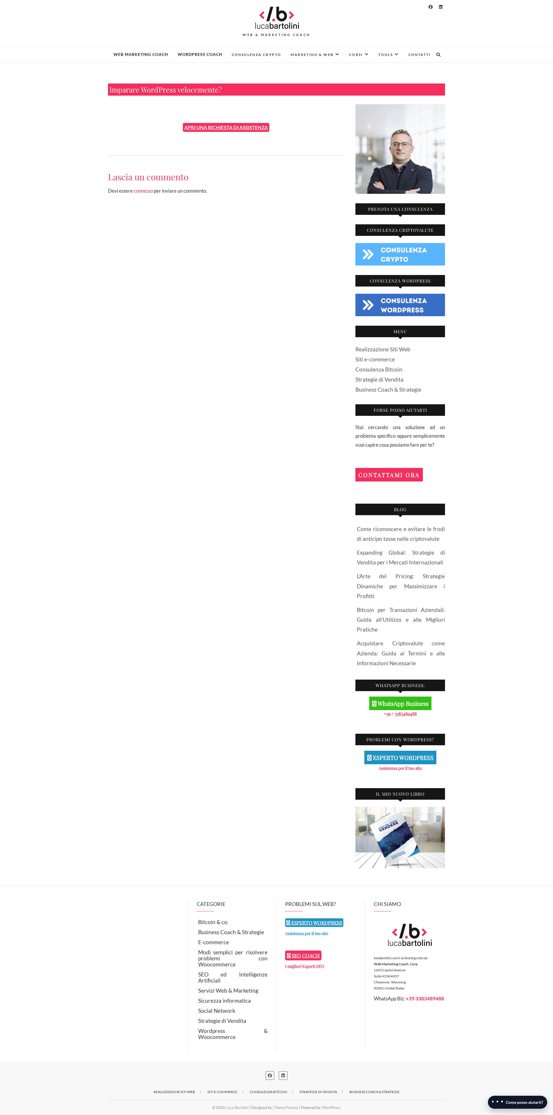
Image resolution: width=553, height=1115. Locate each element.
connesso (143, 191)
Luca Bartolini (237, 1107)
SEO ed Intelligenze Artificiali (233, 977)
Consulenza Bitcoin (378, 369)
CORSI (356, 54)
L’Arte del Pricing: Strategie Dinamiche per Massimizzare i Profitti (401, 586)
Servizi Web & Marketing (228, 990)
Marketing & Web (312, 54)
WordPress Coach (200, 54)
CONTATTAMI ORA (389, 475)
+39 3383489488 (425, 998)
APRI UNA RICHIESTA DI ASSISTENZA (226, 127)
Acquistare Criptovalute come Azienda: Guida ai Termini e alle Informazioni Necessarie (401, 653)
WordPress (331, 1107)
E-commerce (213, 942)
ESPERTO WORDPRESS (402, 757)
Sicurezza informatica (224, 1001)
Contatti (419, 54)
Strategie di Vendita (379, 379)
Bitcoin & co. (213, 922)
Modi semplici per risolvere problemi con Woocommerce (233, 958)
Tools (385, 54)
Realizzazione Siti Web (382, 349)
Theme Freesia (286, 1107)
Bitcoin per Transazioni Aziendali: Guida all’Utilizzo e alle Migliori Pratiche (401, 619)
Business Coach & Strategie (388, 389)
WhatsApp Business (402, 703)
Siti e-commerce (375, 359)
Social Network (216, 1011)
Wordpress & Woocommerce (233, 1034)
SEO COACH (305, 955)
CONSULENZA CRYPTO (256, 54)
